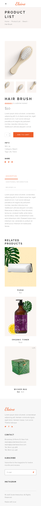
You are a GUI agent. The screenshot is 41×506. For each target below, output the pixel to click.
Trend (14, 152)
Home (7, 21)
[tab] (11, 176)
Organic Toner (20, 340)
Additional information (17, 182)
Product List (15, 21)
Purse (20, 290)
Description (11, 176)
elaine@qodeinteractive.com (15, 442)
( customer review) (20, 103)
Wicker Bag (20, 389)
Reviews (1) (11, 187)
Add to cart (23, 134)
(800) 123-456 (13, 450)
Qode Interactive (16, 495)
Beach (25, 21)
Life (10, 152)
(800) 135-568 (13, 447)
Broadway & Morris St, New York (16, 439)
